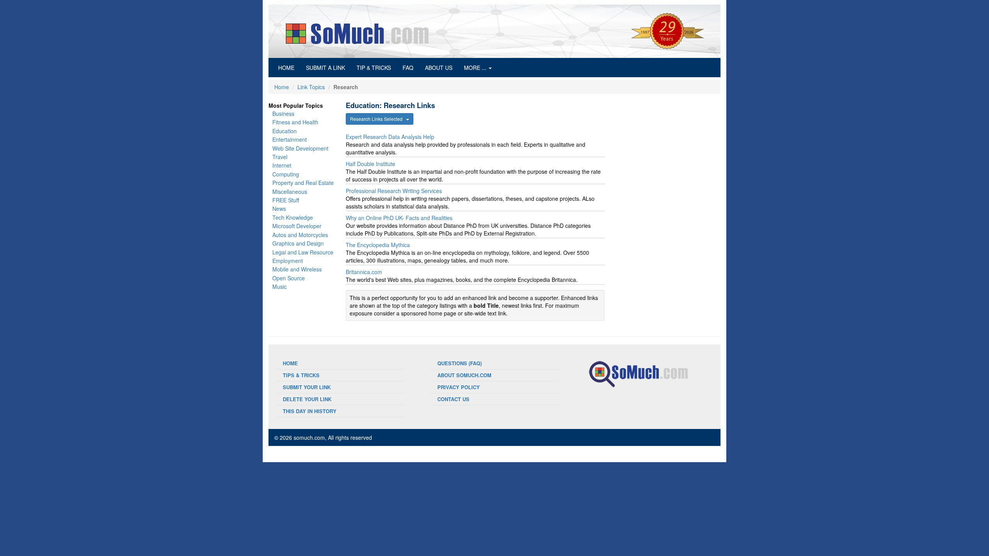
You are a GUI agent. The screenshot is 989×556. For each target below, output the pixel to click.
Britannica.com (364, 272)
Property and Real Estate (303, 182)
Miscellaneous (289, 191)
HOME (289, 67)
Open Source (288, 278)
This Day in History (309, 411)
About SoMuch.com (464, 375)
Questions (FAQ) (459, 363)
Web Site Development (300, 148)
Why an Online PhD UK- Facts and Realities (399, 218)
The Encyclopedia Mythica (378, 245)
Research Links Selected (378, 118)
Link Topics (311, 87)
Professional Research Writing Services (394, 191)
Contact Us (453, 399)
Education (284, 131)
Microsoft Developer (296, 226)
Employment (287, 260)
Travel (279, 157)
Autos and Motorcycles (300, 235)
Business (283, 113)
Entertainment (289, 139)
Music (279, 286)
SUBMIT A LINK (325, 67)
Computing (285, 174)
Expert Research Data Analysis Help (390, 137)
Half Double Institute (370, 164)
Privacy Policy (458, 387)
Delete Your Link (307, 399)
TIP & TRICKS (374, 67)
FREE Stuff (285, 200)
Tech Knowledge (292, 217)
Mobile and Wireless (297, 269)
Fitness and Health (295, 122)
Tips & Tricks (301, 375)
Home (281, 87)
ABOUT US (438, 67)
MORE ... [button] (476, 67)
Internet (281, 165)
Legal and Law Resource (302, 252)
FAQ (408, 67)
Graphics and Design (298, 243)
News (279, 208)
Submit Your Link (307, 387)
